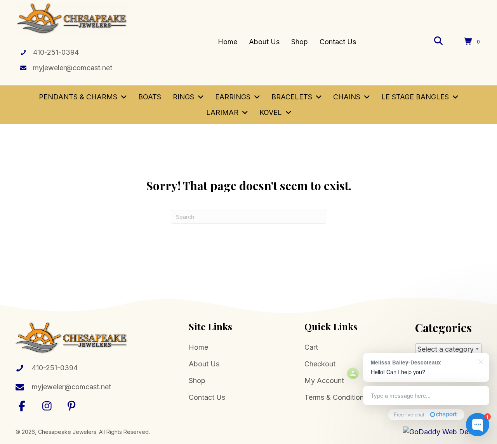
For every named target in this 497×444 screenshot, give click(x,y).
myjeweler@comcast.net (72, 68)
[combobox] (448, 348)
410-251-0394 (56, 52)
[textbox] (448, 349)
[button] (22, 406)
